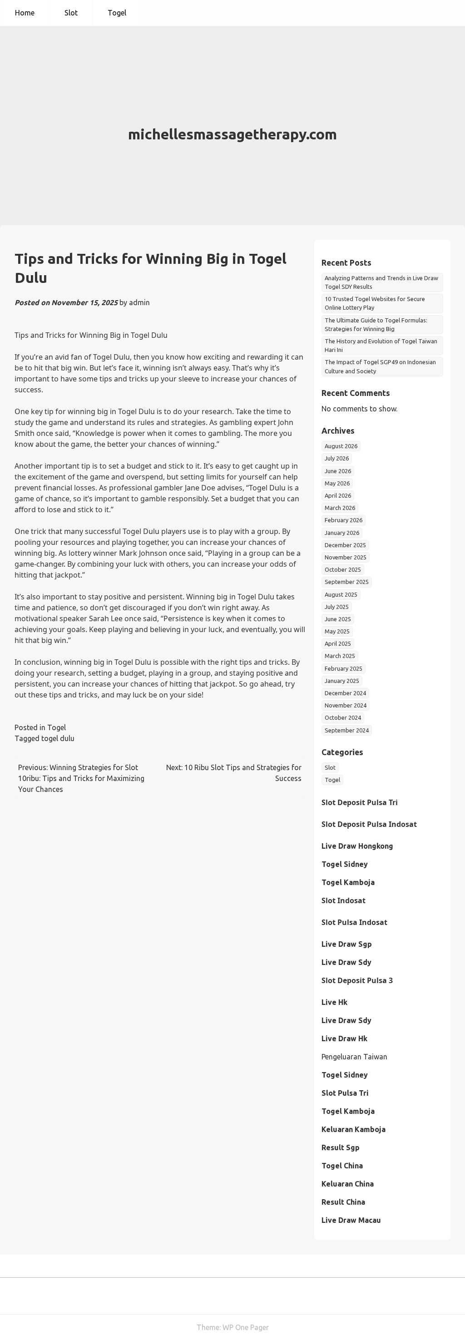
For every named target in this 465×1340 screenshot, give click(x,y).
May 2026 (337, 483)
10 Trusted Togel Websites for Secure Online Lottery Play (375, 303)
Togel (117, 13)
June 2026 (338, 471)
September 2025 (347, 582)
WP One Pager (246, 1327)
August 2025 (341, 594)
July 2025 (337, 606)
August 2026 (341, 446)
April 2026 (338, 495)
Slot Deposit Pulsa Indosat (369, 824)
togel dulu (57, 738)
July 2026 (337, 458)
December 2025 (345, 545)
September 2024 (347, 730)
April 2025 (338, 643)
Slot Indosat (344, 900)
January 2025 (342, 680)
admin (139, 302)
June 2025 (338, 619)
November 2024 (345, 705)
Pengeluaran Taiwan (354, 1057)
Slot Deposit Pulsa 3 (357, 980)
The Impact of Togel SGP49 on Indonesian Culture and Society (380, 366)
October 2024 (343, 717)
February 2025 (343, 668)
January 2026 (342, 532)
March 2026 (340, 507)
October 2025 (343, 569)
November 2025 (345, 557)
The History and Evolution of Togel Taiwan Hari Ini (381, 345)
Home (25, 13)
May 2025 (337, 631)
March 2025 (340, 656)
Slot (71, 13)
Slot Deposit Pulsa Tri (360, 802)
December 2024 (345, 693)
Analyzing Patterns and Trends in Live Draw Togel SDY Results (381, 282)
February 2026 (343, 520)
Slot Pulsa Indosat (354, 922)
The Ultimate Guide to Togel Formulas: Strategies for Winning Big (376, 324)
